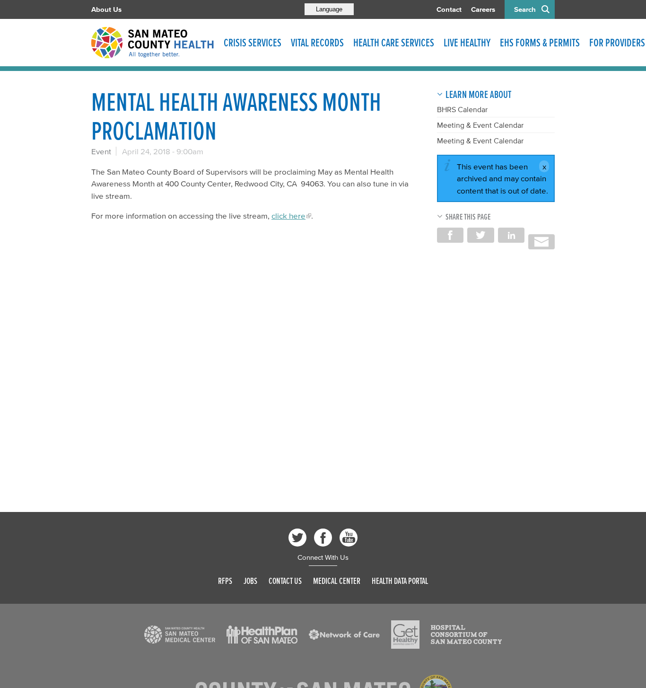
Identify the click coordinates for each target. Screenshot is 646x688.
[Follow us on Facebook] (323, 538)
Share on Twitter (480, 235)
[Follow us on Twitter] (297, 538)
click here (288, 215)
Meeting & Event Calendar (480, 125)
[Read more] (179, 635)
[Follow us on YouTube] (349, 538)
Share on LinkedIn (511, 235)
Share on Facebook (450, 235)
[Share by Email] (541, 241)
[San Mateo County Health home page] (153, 42)
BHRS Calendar (462, 109)
